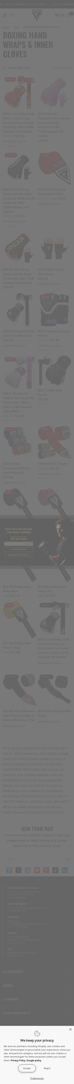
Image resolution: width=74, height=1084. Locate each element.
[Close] (70, 1029)
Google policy (33, 1060)
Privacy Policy (18, 1060)
